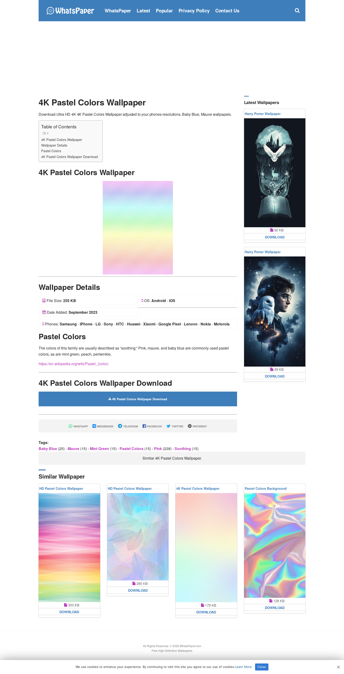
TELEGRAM (130, 426)
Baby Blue (48, 448)
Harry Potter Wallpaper (263, 113)
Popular (164, 10)
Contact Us (227, 10)
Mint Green (100, 448)
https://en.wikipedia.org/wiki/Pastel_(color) (73, 363)
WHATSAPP (80, 426)
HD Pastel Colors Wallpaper (61, 488)
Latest (143, 10)
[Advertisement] (172, 58)
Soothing (183, 448)
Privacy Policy (194, 10)
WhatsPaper (118, 10)
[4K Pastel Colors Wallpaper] (138, 227)
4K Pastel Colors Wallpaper (61, 139)
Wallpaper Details (54, 145)
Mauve (74, 448)
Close (261, 667)
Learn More (243, 667)
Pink (158, 448)
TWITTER (177, 426)
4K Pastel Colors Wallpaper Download (69, 156)
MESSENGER (104, 426)
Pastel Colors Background (266, 488)
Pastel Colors (51, 150)
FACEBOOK (154, 426)
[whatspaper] (70, 10)
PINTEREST (199, 426)
